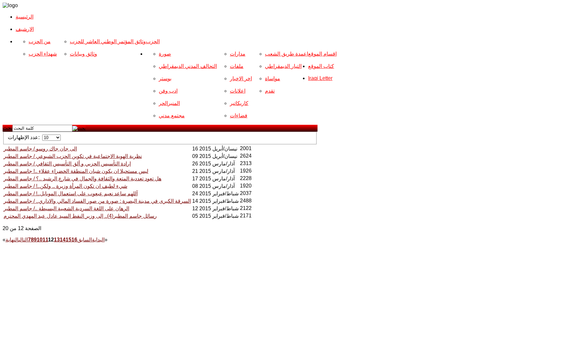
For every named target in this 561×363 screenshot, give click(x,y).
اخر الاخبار (241, 78)
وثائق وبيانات (83, 54)
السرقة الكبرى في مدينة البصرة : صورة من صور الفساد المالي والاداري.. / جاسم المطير (97, 201)
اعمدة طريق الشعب (286, 54)
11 (45, 239)
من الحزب (40, 41)
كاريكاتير (239, 103)
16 (74, 239)
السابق (84, 239)
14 (63, 239)
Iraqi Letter (320, 78)
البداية (98, 239)
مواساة (272, 78)
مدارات (237, 54)
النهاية (12, 239)
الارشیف (25, 29)
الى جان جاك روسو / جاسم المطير (40, 148)
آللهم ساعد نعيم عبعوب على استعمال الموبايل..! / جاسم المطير (71, 193)
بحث (7, 128)
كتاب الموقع (321, 66)
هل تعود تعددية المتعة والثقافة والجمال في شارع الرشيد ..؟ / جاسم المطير (82, 178)
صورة (165, 54)
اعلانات (237, 91)
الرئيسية (24, 16)
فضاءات (238, 115)
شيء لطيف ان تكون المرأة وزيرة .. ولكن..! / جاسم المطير (65, 186)
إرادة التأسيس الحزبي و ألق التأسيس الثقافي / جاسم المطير (67, 163)
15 (68, 239)
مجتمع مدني (172, 115)
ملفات (236, 66)
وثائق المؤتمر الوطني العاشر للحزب (108, 41)
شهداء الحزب (43, 54)
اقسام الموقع (322, 54)
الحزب (153, 41)
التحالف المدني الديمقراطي (188, 66)
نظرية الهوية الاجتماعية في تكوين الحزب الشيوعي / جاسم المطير (73, 156)
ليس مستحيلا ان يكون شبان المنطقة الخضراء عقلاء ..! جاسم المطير (76, 171)
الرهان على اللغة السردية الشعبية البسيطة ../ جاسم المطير (66, 208)
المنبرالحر (169, 103)
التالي (23, 239)
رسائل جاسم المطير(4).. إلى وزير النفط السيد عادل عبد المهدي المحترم (80, 216)
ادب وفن (168, 91)
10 (40, 239)
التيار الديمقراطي (283, 66)
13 (57, 239)
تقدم (270, 91)
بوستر (165, 78)
